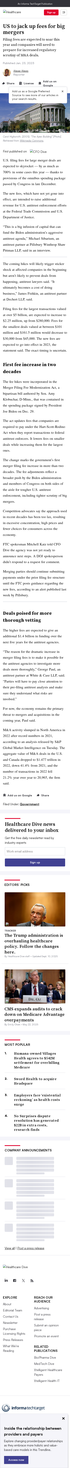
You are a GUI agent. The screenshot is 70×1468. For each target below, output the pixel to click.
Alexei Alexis (20, 70)
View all (10, 1248)
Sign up (51, 12)
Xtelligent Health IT (47, 1381)
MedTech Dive (44, 1364)
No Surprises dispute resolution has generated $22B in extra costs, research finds (36, 1123)
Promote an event (46, 1336)
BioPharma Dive (45, 1357)
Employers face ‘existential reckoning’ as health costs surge (37, 1100)
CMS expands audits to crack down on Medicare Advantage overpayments (34, 1014)
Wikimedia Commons (31, 140)
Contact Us (10, 1316)
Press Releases (13, 1340)
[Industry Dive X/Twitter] (23, 1281)
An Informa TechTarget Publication (35, 3)
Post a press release (30, 1248)
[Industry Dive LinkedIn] (6, 1281)
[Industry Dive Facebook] (14, 1281)
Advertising (41, 1308)
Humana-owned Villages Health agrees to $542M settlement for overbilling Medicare (37, 1060)
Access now (16, 1459)
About (7, 1304)
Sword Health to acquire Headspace (35, 1081)
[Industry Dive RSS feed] (32, 1281)
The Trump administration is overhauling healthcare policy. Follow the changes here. (33, 943)
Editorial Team (12, 1310)
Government (29, 804)
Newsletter (10, 1323)
